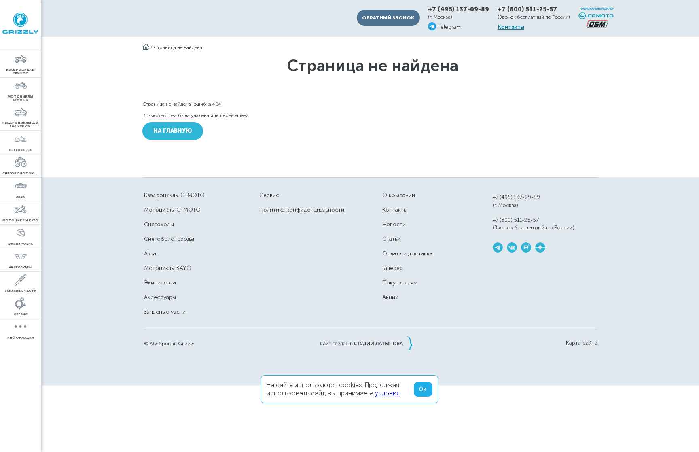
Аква (150, 253)
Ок (423, 389)
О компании (398, 195)
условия (387, 393)
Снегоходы (159, 224)
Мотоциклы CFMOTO (172, 209)
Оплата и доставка (407, 253)
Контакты (511, 27)
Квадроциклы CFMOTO (174, 195)
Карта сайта (581, 343)
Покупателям (399, 282)
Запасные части (165, 311)
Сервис (269, 195)
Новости (394, 224)
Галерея (392, 268)
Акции (390, 297)
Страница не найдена (178, 47)
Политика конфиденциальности (301, 209)
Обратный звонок (388, 18)
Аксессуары (160, 297)
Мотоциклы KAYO (167, 268)
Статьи (391, 239)
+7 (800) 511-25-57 (527, 9)
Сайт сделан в (366, 343)
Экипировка (160, 282)
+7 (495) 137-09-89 (458, 9)
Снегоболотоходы (169, 239)
